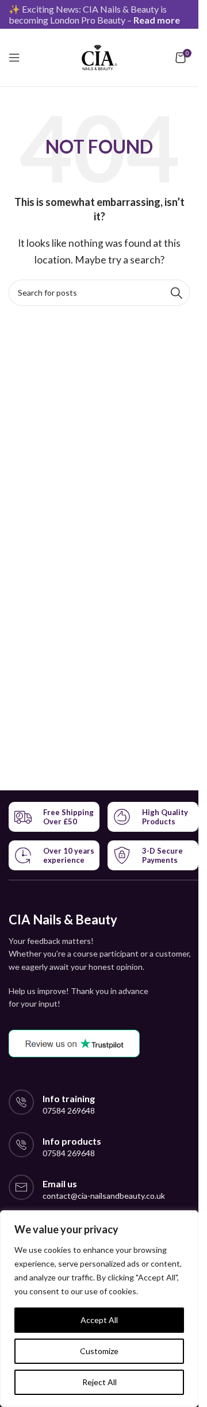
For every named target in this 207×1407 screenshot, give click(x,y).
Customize (99, 1351)
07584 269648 (69, 1110)
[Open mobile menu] (14, 57)
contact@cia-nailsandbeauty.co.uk (104, 1195)
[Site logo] (99, 56)
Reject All (99, 1382)
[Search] (176, 293)
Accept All (99, 1320)
